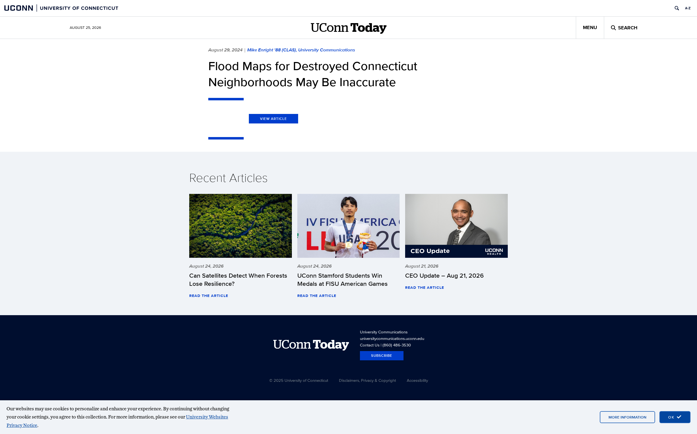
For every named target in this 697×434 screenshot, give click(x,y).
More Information (627, 417)
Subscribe (381, 355)
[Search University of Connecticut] (676, 8)
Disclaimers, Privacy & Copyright (367, 380)
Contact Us (370, 345)
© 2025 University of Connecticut (298, 380)
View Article (273, 118)
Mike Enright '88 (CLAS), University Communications (301, 49)
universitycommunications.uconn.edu (392, 338)
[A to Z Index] (687, 8)
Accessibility (417, 380)
